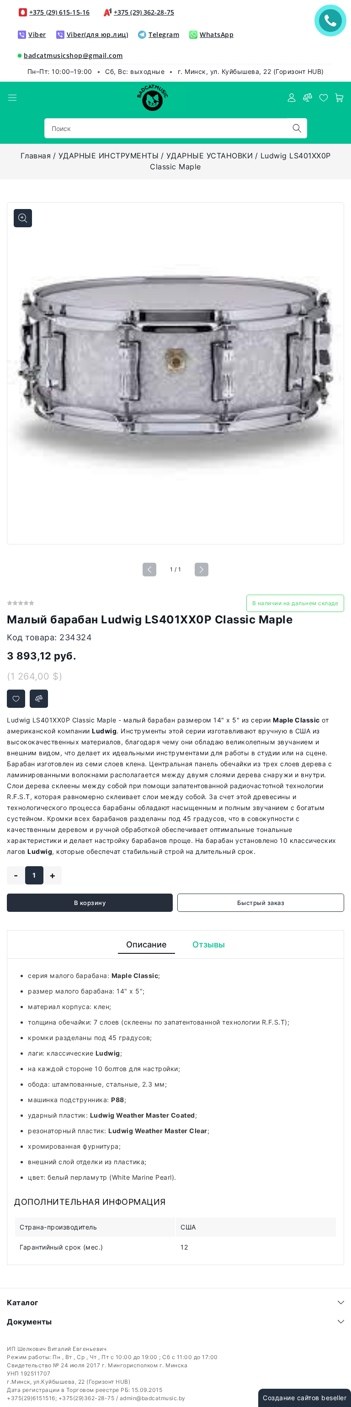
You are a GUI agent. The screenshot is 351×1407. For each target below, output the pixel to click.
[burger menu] (12, 97)
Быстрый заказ (261, 902)
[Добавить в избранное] (16, 699)
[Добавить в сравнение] (39, 699)
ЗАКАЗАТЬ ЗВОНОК (332, 20)
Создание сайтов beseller (304, 1398)
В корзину (90, 902)
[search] (297, 128)
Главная (36, 155)
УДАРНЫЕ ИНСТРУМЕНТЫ (108, 155)
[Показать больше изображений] (23, 218)
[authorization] (291, 97)
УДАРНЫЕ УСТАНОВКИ (209, 155)
